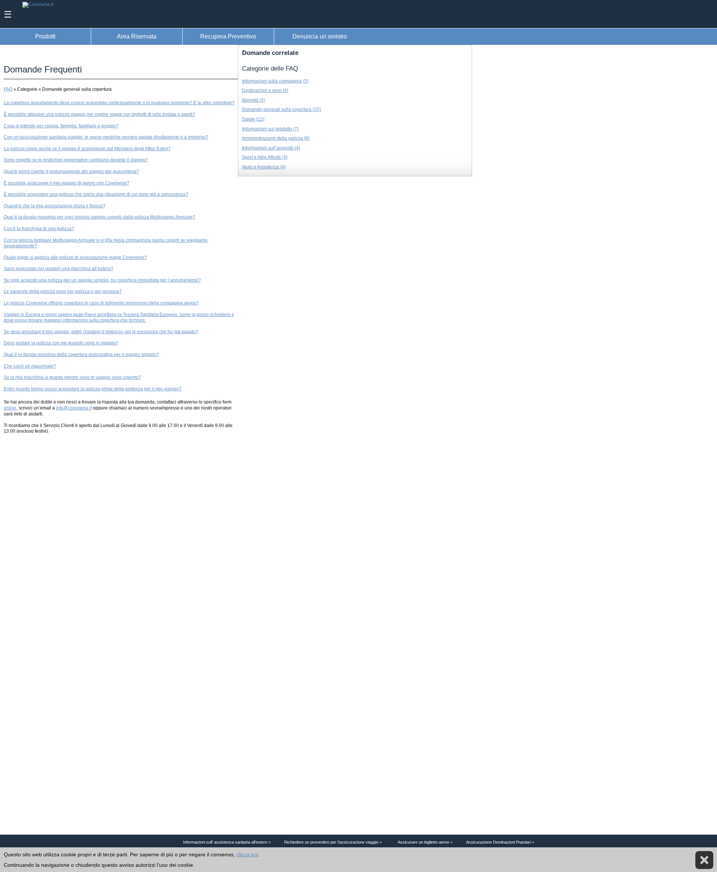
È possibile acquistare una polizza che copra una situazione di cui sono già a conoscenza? (96, 194)
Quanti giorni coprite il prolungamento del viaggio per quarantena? (71, 171)
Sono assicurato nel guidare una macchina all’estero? (58, 268)
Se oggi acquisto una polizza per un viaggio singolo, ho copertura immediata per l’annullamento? (102, 280)
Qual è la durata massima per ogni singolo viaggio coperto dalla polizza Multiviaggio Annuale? (99, 217)
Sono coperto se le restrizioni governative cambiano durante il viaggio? (76, 160)
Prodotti (45, 36)
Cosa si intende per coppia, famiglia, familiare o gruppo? (61, 126)
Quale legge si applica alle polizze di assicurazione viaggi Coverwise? (75, 257)
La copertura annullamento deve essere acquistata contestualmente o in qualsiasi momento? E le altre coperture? (119, 102)
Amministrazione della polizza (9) (276, 138)
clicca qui (247, 854)
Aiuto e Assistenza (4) (264, 167)
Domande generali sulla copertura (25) (281, 109)
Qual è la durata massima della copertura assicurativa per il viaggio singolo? (81, 354)
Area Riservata (136, 36)
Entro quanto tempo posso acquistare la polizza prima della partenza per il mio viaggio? (92, 389)
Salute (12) (253, 119)
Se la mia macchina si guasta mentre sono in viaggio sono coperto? (72, 377)
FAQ (8, 89)
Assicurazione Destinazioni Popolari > (500, 842)
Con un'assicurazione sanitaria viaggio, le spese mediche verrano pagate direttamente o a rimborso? (106, 137)
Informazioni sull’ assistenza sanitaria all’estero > (227, 842)
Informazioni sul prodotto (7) (270, 129)
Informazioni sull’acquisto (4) (271, 148)
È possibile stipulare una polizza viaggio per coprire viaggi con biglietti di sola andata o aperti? (99, 114)
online (10, 408)
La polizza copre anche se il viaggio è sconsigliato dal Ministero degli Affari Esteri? (87, 148)
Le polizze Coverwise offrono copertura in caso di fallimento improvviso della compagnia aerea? (101, 303)
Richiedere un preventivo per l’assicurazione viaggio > (333, 842)
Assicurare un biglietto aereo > (425, 842)
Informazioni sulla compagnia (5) (275, 81)
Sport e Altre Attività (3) (265, 157)
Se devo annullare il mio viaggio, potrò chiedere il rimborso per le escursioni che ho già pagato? (101, 331)
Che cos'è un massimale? (30, 366)
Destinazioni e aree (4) (265, 90)
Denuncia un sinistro (319, 36)
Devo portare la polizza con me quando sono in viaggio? (61, 343)
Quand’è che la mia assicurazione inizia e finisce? (54, 205)
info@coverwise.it (74, 408)
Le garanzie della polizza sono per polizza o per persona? (63, 291)
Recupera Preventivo (228, 36)
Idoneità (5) (253, 100)
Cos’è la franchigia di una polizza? (39, 228)
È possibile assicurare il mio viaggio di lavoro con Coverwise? (66, 183)
